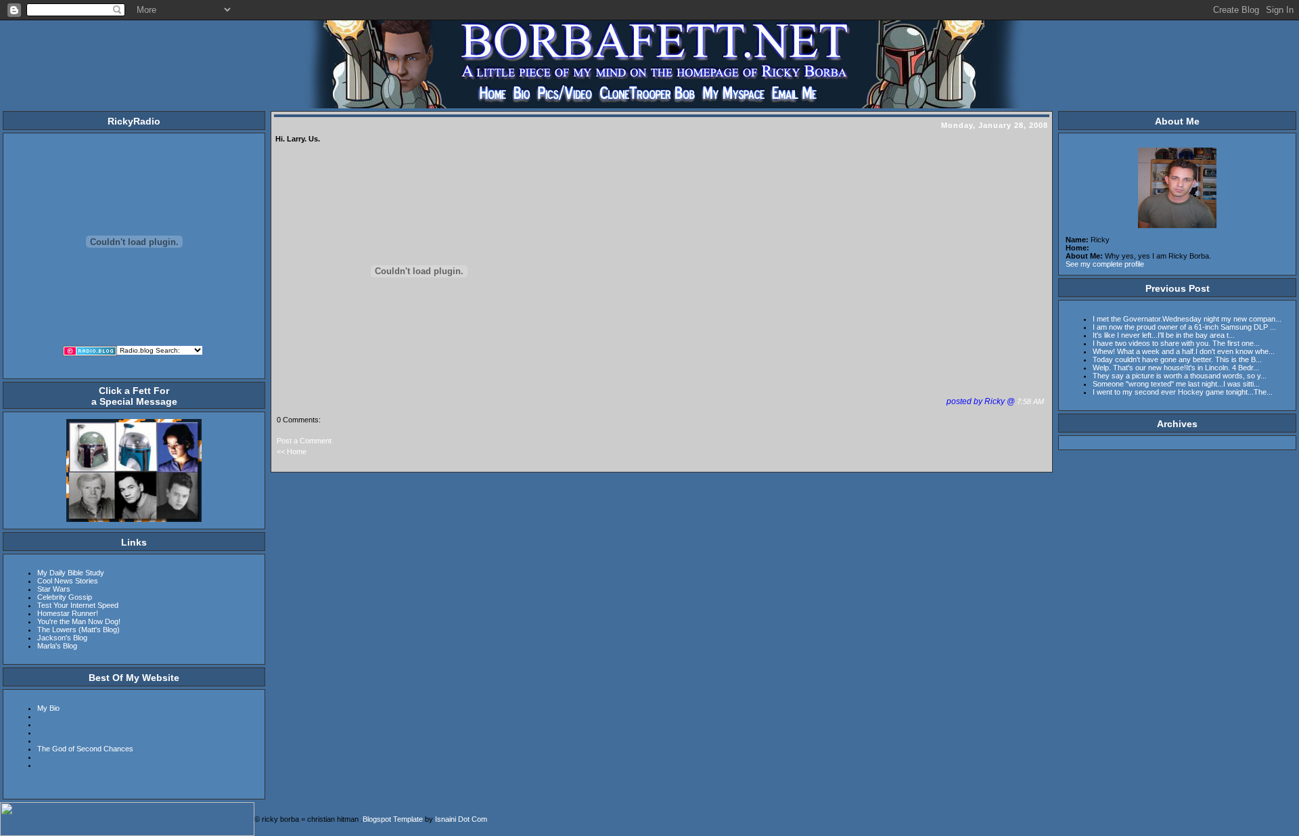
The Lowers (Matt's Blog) (78, 629)
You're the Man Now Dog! (78, 621)
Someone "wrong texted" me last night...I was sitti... (1176, 384)
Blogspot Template (393, 819)
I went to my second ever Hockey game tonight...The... (1183, 392)
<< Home (291, 451)
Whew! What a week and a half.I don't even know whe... (1184, 351)
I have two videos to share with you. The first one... (1176, 343)
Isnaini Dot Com (461, 819)
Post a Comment (304, 441)
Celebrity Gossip (64, 597)
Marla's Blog (57, 646)
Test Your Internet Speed (77, 605)
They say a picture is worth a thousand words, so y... (1180, 376)
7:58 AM (1031, 401)
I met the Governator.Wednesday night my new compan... (1187, 319)
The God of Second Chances (85, 749)
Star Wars (53, 589)
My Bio (48, 708)
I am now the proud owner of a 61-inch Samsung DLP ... (1184, 327)
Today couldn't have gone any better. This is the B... (1177, 359)
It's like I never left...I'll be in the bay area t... (1164, 335)
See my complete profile (1105, 264)
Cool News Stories (67, 581)
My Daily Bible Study (70, 573)
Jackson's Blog (62, 638)
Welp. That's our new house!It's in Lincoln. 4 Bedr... (1176, 368)
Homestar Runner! (67, 613)
